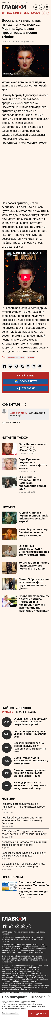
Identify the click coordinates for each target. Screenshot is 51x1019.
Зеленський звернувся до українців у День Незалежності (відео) (23, 854)
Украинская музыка (16, 357)
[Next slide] (48, 13)
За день (32, 712)
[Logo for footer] (14, 920)
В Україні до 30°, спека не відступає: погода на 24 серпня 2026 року (23, 865)
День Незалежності (35, 13)
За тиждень (7, 712)
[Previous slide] (43, 13)
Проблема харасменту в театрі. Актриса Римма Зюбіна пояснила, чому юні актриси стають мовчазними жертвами (34, 603)
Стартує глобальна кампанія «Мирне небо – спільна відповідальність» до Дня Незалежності (34, 888)
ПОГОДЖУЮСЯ (38, 1013)
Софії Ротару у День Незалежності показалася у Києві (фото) (31, 760)
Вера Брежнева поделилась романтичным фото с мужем (33, 464)
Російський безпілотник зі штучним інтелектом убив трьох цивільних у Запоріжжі (22, 820)
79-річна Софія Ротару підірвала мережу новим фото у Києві (34, 565)
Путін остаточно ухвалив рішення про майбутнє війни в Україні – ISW (29, 773)
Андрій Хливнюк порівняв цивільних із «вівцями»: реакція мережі (33, 517)
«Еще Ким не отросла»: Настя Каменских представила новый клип (32, 483)
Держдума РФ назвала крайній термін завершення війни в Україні (24, 843)
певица (31, 357)
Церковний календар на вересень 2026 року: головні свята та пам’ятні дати (30, 747)
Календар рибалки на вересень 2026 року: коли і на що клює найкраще (30, 785)
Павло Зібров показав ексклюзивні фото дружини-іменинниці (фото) (34, 584)
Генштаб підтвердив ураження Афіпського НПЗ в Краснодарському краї (23, 807)
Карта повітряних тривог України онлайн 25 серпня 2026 (30, 734)
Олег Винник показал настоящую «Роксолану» (33, 447)
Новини (8, 798)
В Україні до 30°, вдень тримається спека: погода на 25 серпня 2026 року (24, 832)
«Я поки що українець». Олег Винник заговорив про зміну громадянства (34, 550)
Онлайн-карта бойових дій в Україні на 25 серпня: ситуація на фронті (30, 721)
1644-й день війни (12, 13)
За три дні (21, 712)
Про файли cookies (10, 1013)
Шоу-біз (8, 507)
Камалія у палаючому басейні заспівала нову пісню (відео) (33, 532)
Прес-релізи (12, 877)
